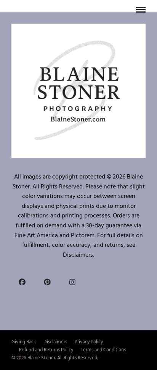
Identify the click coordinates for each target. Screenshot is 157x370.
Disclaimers (55, 342)
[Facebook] (22, 281)
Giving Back (23, 342)
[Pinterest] (47, 281)
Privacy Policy (89, 342)
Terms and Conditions (103, 350)
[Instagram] (72, 281)
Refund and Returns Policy (46, 350)
